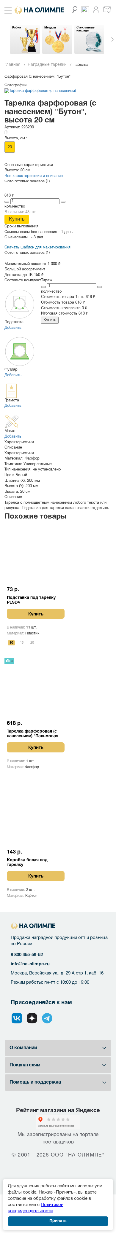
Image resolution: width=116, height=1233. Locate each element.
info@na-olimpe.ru (30, 964)
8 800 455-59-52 (27, 955)
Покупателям (25, 1065)
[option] (25, 39)
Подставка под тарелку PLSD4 (31, 600)
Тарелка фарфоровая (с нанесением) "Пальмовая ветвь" (32, 734)
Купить (16, 219)
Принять (58, 1221)
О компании (23, 1048)
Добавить (12, 328)
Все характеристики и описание (33, 176)
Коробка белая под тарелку (27, 862)
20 (10, 147)
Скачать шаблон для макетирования (37, 247)
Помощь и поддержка (35, 1082)
